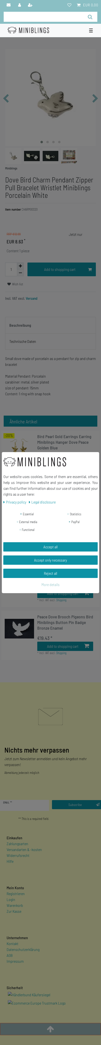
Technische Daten (22, 341)
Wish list (17, 284)
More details (50, 584)
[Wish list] (69, 5)
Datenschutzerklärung (23, 949)
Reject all (50, 573)
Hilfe (10, 861)
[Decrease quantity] (20, 272)
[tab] (50, 325)
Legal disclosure (43, 502)
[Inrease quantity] (20, 266)
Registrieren (16, 893)
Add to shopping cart (60, 269)
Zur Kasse (14, 911)
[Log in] (19, 5)
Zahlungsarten (17, 843)
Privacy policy (16, 502)
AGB (10, 955)
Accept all (50, 546)
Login (11, 899)
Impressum (15, 961)
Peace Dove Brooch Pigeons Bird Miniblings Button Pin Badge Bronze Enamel (65, 622)
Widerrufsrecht (18, 855)
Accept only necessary (50, 560)
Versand (31, 298)
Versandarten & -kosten (24, 849)
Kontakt (12, 943)
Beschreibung (20, 325)
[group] (19, 448)
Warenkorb (15, 905)
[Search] (90, 17)
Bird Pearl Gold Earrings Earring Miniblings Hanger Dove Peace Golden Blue (64, 442)
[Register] (30, 5)
